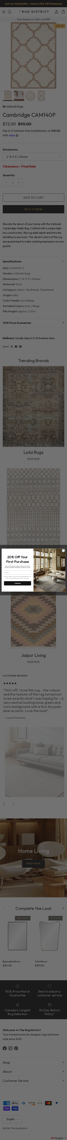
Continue (17, 583)
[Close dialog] (63, 550)
